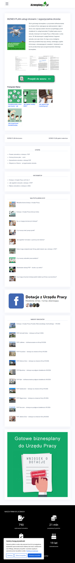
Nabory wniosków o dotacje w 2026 (20, 186)
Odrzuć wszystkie (21, 555)
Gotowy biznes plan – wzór (17, 157)
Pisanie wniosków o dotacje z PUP (19, 154)
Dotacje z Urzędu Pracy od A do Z (19, 180)
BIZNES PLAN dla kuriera (14, 138)
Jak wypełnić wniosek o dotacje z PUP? (21, 183)
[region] (24, 548)
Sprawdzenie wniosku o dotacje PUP (20, 160)
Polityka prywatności (32, 551)
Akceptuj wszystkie (34, 555)
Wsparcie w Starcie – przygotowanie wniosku (22, 163)
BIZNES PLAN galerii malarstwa (58, 138)
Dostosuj (9, 555)
